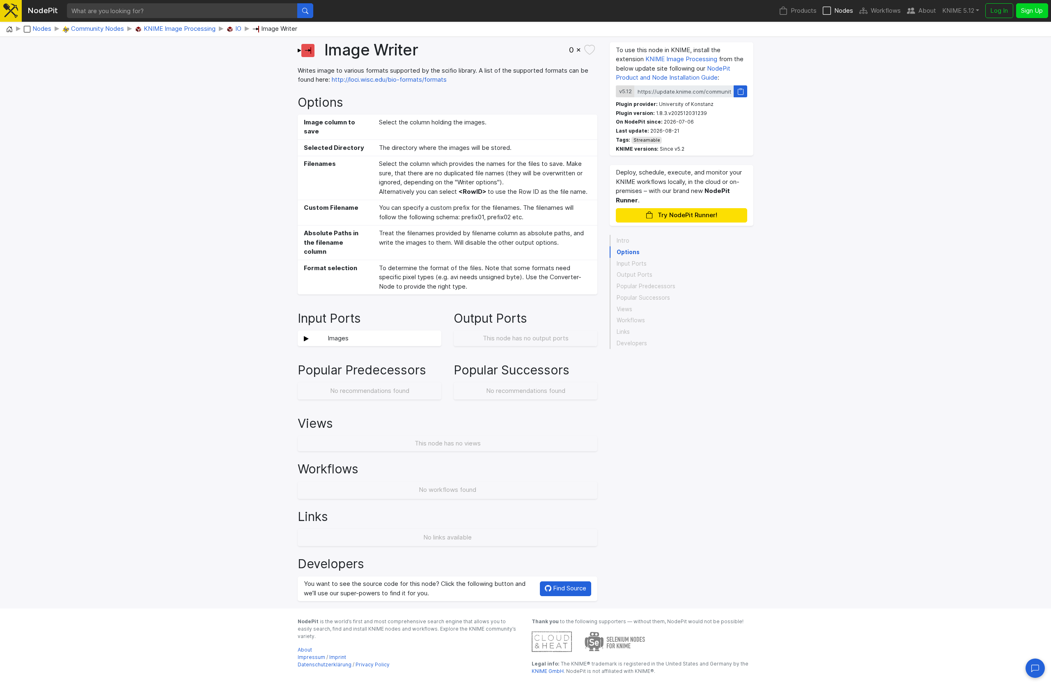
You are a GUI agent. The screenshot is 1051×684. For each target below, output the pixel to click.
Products (804, 10)
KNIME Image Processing (681, 59)
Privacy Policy (373, 664)
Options (628, 252)
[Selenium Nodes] (615, 641)
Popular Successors (643, 297)
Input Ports (632, 263)
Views (624, 309)
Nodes (843, 10)
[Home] (9, 29)
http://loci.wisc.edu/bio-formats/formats (389, 79)
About (927, 10)
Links (623, 331)
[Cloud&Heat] (552, 641)
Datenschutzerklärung (324, 664)
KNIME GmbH (548, 671)
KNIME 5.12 (958, 10)
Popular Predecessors (646, 286)
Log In (999, 10)
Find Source (568, 588)
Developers (632, 343)
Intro (623, 240)
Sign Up (1032, 10)
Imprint (337, 657)
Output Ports (634, 274)
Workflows (886, 10)
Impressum (311, 657)
